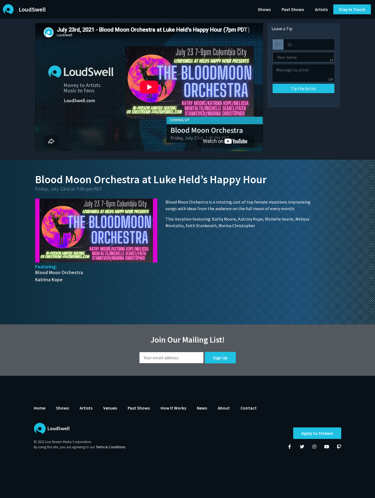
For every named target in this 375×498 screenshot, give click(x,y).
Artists (321, 9)
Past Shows (293, 9)
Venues (110, 408)
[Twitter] (302, 446)
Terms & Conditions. (111, 447)
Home (39, 408)
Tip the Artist (303, 88)
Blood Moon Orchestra (59, 272)
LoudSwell (32, 9)
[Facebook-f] (289, 446)
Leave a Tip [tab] (282, 28)
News (202, 408)
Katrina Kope (49, 279)
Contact (248, 408)
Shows (264, 9)
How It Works (173, 408)
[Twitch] (339, 446)
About (224, 408)
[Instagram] (314, 446)
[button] (352, 9)
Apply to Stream (317, 433)
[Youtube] (326, 446)
